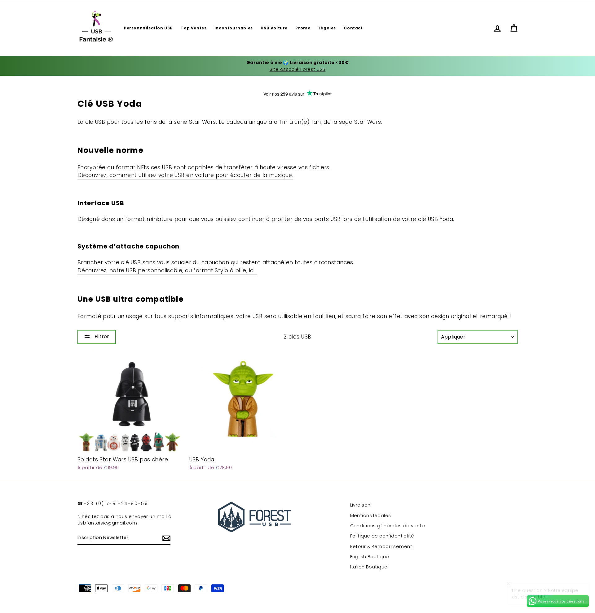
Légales (327, 28)
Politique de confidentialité (382, 536)
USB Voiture (274, 28)
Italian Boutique (369, 567)
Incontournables (233, 28)
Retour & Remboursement (381, 546)
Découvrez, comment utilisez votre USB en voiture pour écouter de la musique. (185, 175)
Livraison (360, 505)
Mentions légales (370, 515)
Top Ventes (193, 28)
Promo (303, 28)
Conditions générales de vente (387, 526)
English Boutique (369, 557)
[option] (297, 66)
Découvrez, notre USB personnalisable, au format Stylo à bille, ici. (167, 270)
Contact (353, 28)
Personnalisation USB (148, 28)
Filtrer (101, 336)
